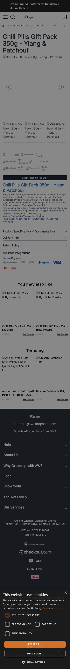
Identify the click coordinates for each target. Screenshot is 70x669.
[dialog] (35, 629)
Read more (49, 608)
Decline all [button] (35, 653)
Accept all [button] (35, 644)
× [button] (65, 592)
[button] (35, 662)
